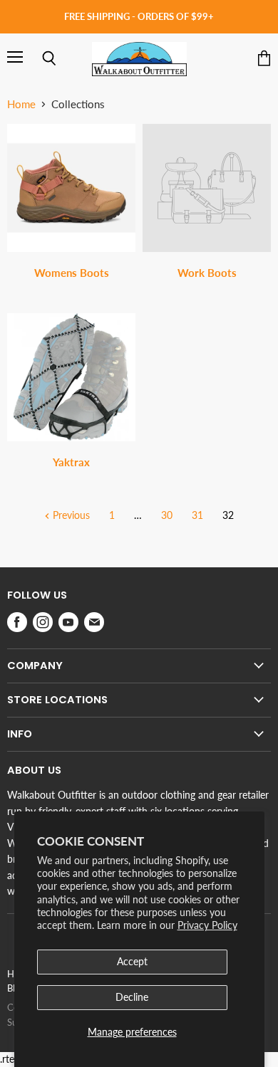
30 (167, 515)
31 (197, 515)
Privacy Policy (207, 925)
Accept (132, 961)
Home (21, 104)
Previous (70, 515)
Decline (131, 997)
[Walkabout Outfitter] (139, 59)
